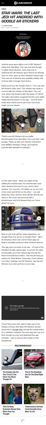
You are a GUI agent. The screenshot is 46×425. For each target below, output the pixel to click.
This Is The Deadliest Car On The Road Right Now (34, 374)
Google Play (18, 329)
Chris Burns (7, 25)
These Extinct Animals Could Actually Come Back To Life (34, 408)
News (3, 9)
